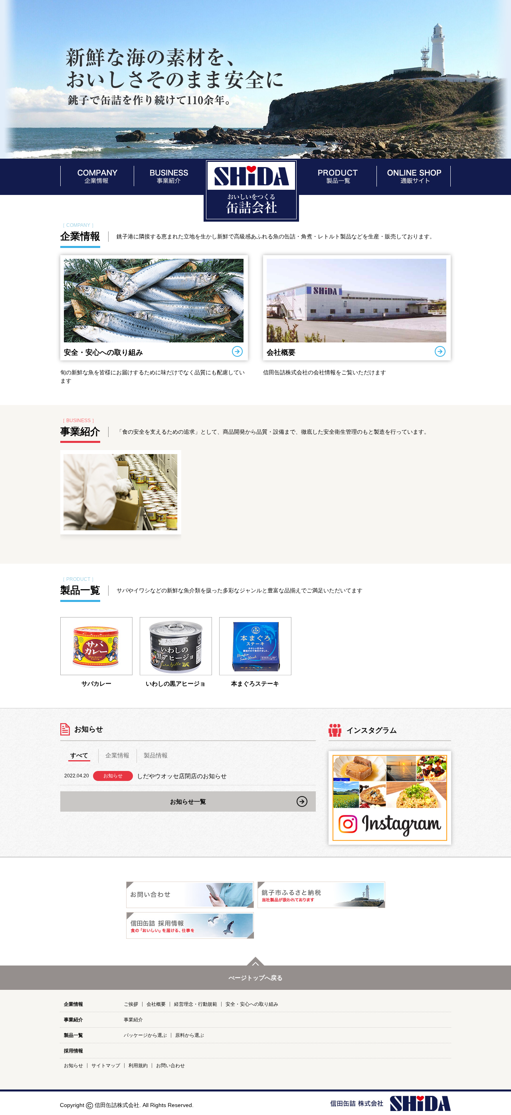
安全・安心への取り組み (103, 352)
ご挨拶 (131, 1004)
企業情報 (80, 236)
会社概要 (281, 352)
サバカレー (96, 683)
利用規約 (138, 1065)
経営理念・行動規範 (195, 1004)
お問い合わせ (170, 1065)
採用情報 (73, 1051)
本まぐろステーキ (255, 683)
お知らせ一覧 (188, 801)
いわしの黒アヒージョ (176, 683)
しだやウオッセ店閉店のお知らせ (182, 776)
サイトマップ (105, 1065)
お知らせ (73, 1065)
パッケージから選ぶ (145, 1035)
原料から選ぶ (189, 1035)
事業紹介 (80, 431)
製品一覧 (80, 590)
